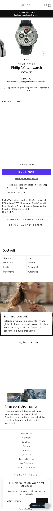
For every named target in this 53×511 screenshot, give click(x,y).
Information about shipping (26, 219)
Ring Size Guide (26, 463)
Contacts (26, 438)
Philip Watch (26, 64)
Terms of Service (26, 459)
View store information (16, 192)
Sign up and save (25, 475)
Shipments (26, 455)
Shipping (22, 81)
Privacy (26, 446)
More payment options (26, 178)
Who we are (26, 433)
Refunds (26, 450)
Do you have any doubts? (26, 225)
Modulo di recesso (26, 467)
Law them (26, 442)
